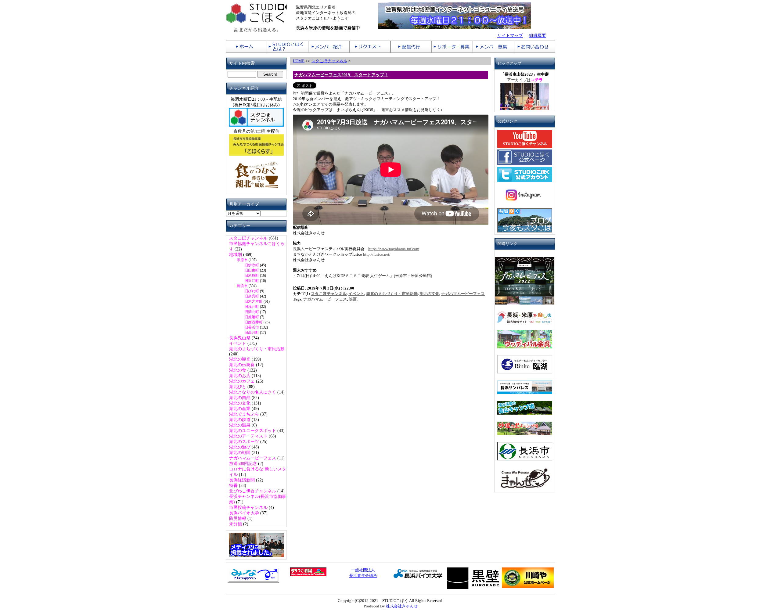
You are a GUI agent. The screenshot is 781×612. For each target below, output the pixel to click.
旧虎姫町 (251, 317)
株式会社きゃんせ (402, 606)
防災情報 (237, 518)
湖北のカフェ (242, 381)
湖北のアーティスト (248, 436)
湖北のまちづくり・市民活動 (257, 349)
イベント (237, 343)
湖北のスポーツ (244, 441)
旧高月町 (251, 332)
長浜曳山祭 (239, 338)
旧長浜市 (251, 327)
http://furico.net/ (376, 254)
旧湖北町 (251, 312)
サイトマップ (510, 35)
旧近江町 (251, 281)
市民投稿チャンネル (248, 507)
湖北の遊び (239, 447)
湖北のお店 (239, 375)
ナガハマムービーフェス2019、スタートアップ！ (341, 75)
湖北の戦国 (239, 452)
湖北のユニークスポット (252, 430)
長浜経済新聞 (242, 480)
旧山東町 (251, 270)
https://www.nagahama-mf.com (393, 249)
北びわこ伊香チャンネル (252, 491)
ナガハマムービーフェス (252, 458)
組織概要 (537, 35)
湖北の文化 (239, 403)
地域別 (235, 254)
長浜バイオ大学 (244, 513)
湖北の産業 (239, 408)
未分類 (235, 524)
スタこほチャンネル (248, 238)
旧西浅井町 (253, 322)
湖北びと (237, 386)
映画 (353, 299)
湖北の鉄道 (239, 419)
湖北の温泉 (239, 425)
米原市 (242, 260)
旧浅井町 (251, 306)
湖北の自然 (239, 397)
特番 (233, 485)
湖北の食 (237, 370)
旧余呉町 (251, 296)
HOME (298, 61)
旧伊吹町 (251, 265)
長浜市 (242, 286)
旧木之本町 (253, 301)
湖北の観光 (239, 359)
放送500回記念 (243, 463)
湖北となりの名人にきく (252, 392)
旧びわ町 (251, 291)
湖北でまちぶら (244, 414)
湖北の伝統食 (242, 364)
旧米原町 (251, 275)
